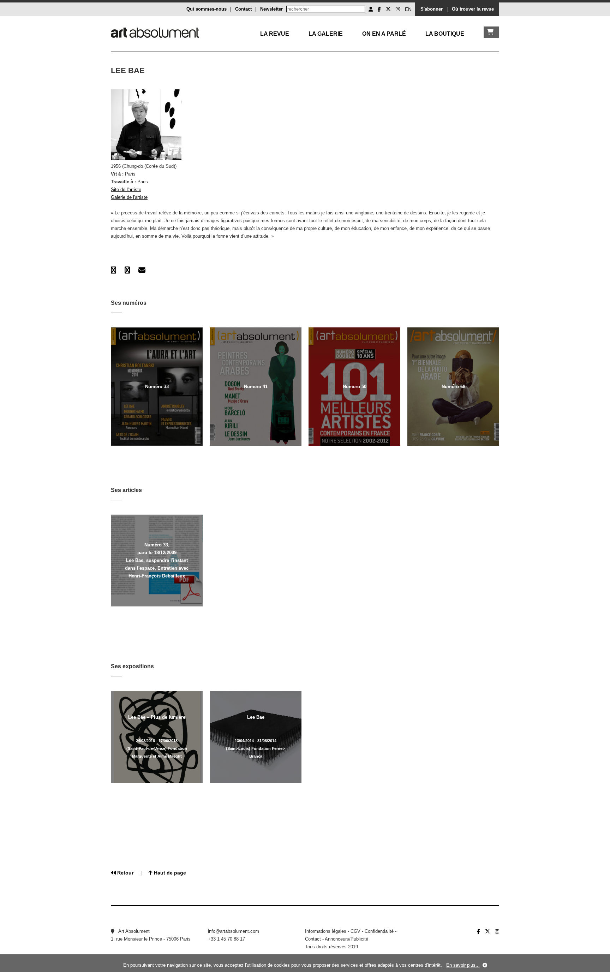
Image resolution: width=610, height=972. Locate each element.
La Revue (274, 34)
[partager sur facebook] (113, 270)
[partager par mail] (141, 270)
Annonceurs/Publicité (346, 939)
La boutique (444, 34)
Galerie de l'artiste (129, 197)
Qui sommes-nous (206, 9)
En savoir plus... (463, 965)
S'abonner (431, 9)
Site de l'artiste (126, 189)
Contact (243, 9)
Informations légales (325, 931)
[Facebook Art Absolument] (379, 9)
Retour (124, 873)
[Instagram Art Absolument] (398, 9)
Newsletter (271, 9)
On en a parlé (384, 34)
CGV (355, 931)
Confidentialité (379, 931)
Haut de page (169, 873)
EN (408, 9)
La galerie (326, 34)
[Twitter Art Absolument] (388, 9)
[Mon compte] (371, 9)
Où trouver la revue (473, 9)
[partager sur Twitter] (127, 270)
